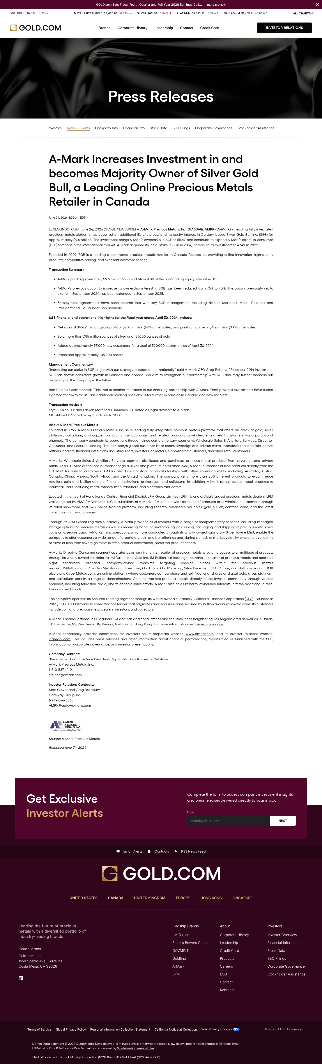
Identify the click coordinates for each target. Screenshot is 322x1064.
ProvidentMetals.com (105, 568)
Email (190, 812)
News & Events (78, 128)
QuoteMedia (85, 1043)
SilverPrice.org (195, 568)
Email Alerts (129, 851)
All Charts (302, 13)
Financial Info (134, 128)
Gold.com (150, 568)
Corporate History (132, 28)
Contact (186, 28)
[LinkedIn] (21, 978)
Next (283, 821)
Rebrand (227, 990)
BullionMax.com (252, 568)
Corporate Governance (213, 128)
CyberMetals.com (80, 573)
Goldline (141, 558)
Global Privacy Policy (71, 1029)
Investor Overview (282, 935)
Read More (215, 4)
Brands (105, 28)
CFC (249, 599)
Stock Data (158, 128)
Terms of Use (145, 1048)
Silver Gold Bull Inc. (242, 234)
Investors (55, 128)
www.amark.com (210, 624)
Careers (226, 966)
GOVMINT (180, 950)
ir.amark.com (60, 639)
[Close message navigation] (317, 4)
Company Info (106, 128)
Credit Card (209, 28)
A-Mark (178, 966)
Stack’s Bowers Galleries (192, 942)
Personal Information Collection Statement (120, 1029)
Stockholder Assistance (256, 128)
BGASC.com (219, 568)
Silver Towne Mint (240, 532)
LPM (176, 974)
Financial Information (284, 942)
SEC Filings (181, 128)
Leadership (163, 28)
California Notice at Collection (176, 1029)
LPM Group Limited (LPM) (168, 496)
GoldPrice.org (171, 568)
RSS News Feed (190, 851)
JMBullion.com (74, 568)
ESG (223, 974)
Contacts (158, 851)
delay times (184, 1043)
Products (227, 958)
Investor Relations (284, 28)
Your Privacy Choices (216, 1029)
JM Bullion (118, 558)
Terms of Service (39, 1029)
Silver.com (132, 568)
